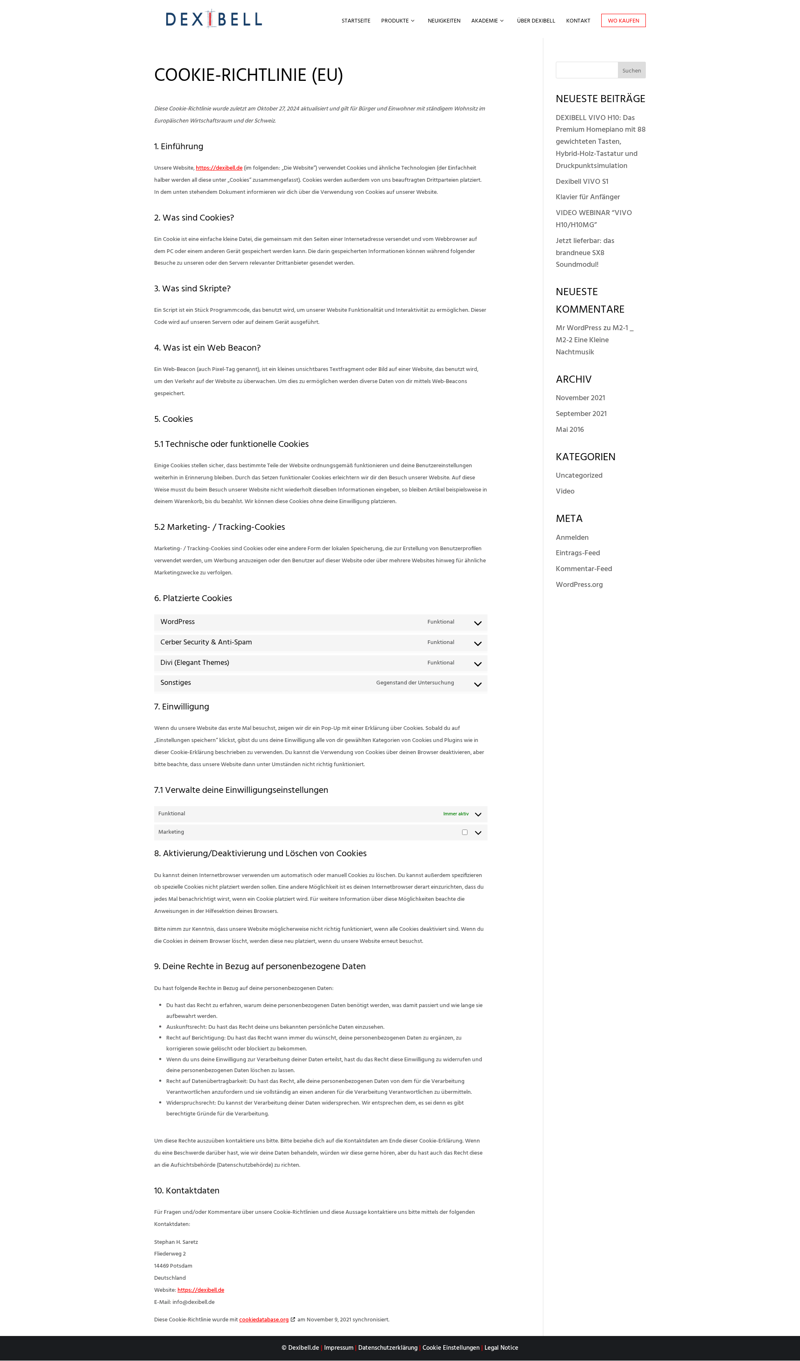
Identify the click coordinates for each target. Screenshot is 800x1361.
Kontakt (578, 22)
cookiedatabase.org (264, 1320)
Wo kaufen (623, 21)
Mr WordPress (579, 328)
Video (565, 492)
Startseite (356, 22)
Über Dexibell (536, 22)
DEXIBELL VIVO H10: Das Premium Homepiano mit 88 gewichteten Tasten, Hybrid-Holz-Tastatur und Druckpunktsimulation (601, 142)
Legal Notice (501, 1348)
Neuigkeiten (444, 22)
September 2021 (581, 414)
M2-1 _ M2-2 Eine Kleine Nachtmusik (595, 340)
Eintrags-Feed (578, 553)
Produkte (395, 22)
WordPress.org (579, 585)
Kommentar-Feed (584, 569)
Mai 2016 (570, 430)
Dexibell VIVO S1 (582, 182)
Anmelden (572, 538)
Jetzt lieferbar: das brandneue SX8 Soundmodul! (585, 253)
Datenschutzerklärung (388, 1348)
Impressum (338, 1348)
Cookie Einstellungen (451, 1348)
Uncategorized (579, 476)
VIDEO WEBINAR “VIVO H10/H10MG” (594, 219)
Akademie (484, 22)
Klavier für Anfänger (588, 197)
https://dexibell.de (219, 168)
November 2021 (580, 398)
